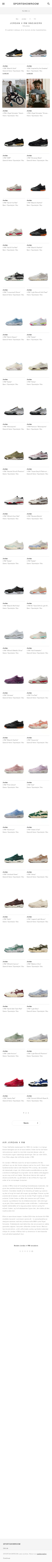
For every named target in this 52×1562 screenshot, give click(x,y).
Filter (26, 11)
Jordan (24, 19)
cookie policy (42, 1554)
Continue (6, 1558)
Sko (17, 19)
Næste (26, 1123)
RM (35, 19)
